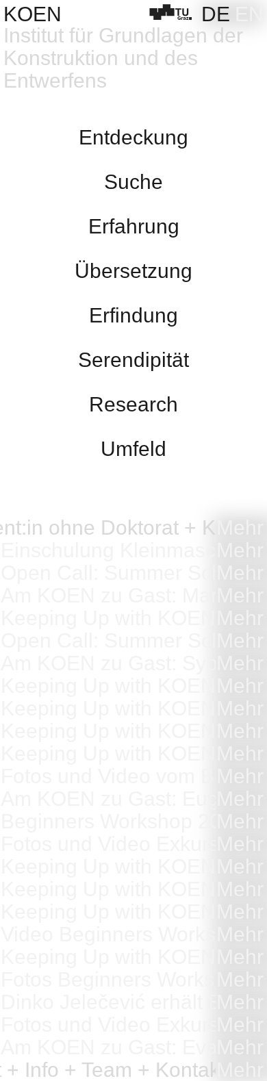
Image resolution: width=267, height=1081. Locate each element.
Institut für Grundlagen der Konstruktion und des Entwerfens (123, 58)
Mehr (240, 527)
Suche (133, 181)
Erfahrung (133, 226)
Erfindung (133, 315)
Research (133, 404)
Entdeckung (133, 137)
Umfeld (133, 448)
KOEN (32, 14)
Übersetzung (133, 270)
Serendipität (133, 359)
